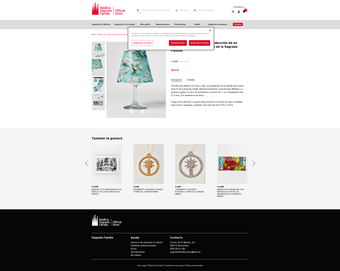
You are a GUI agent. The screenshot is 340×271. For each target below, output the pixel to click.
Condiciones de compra (174, 265)
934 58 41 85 (177, 248)
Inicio (94, 34)
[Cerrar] (210, 30)
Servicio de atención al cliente (147, 242)
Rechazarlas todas (178, 43)
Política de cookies (155, 265)
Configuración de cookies (142, 43)
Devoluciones (138, 251)
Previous (131, 111)
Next (142, 111)
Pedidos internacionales (143, 245)
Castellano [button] (238, 7)
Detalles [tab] (191, 80)
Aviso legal (141, 265)
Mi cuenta (136, 255)
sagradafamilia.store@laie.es (185, 251)
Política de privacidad (194, 265)
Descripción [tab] (176, 80)
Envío (133, 248)
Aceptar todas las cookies (199, 43)
